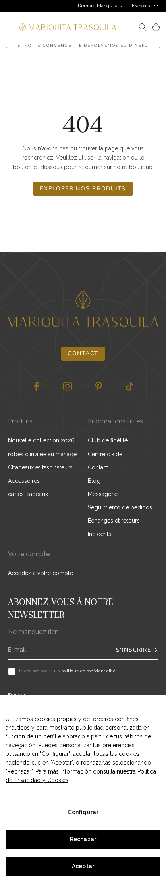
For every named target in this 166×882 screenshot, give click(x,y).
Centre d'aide (105, 454)
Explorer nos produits (83, 188)
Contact (83, 353)
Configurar (83, 812)
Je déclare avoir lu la (67, 671)
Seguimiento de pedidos (120, 507)
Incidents (99, 534)
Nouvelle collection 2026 (41, 440)
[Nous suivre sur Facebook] (36, 386)
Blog (94, 480)
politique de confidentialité (88, 671)
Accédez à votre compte (40, 573)
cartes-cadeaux (28, 494)
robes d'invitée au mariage (42, 454)
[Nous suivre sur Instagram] (67, 386)
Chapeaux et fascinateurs (40, 467)
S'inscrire (133, 650)
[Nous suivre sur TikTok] (129, 386)
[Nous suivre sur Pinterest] (98, 386)
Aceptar (83, 866)
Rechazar (83, 839)
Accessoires (24, 480)
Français (141, 5)
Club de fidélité (108, 440)
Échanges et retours (114, 520)
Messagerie (103, 494)
